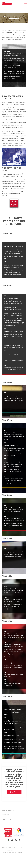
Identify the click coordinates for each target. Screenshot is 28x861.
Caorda (15, 858)
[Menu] (25, 3)
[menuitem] (25, 3)
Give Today (7, 3)
